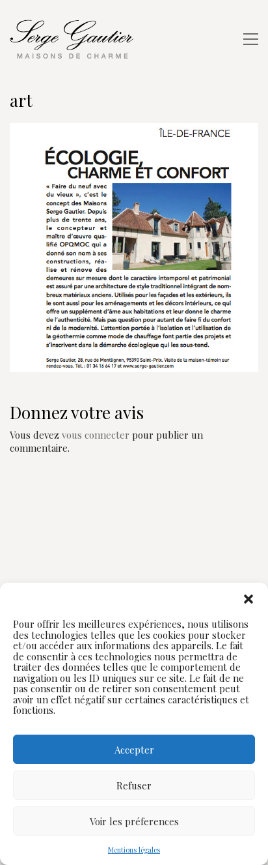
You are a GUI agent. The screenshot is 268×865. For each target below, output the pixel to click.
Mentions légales (134, 850)
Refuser (134, 785)
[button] (248, 599)
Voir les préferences (134, 821)
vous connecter (95, 434)
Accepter (134, 749)
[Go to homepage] (75, 39)
